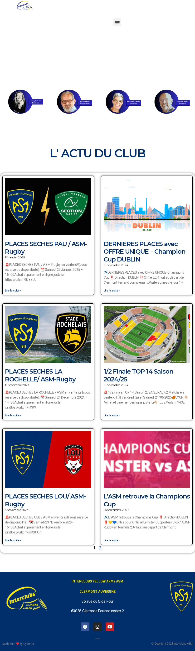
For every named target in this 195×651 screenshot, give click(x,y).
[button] (117, 22)
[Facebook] (85, 626)
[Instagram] (97, 626)
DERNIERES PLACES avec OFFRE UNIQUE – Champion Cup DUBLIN (144, 251)
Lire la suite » (13, 290)
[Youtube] (110, 626)
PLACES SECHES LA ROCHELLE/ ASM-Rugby (40, 375)
